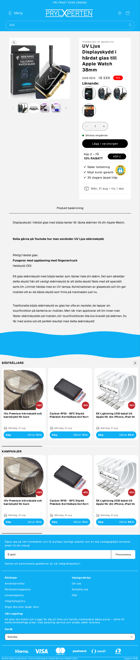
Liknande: (90, 83)
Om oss (76, 583)
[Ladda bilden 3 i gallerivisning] (45, 108)
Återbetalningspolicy (18, 589)
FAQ (74, 595)
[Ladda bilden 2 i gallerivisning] (33, 108)
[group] (24, 404)
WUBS (135, 658)
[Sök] (130, 25)
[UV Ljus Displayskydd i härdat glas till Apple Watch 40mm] (89, 94)
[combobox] (70, 25)
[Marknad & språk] (120, 13)
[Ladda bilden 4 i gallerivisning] (56, 108)
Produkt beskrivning (70, 208)
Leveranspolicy (14, 595)
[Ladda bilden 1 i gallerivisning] (22, 108)
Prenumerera (123, 554)
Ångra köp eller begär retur (22, 607)
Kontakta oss (80, 589)
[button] (13, 13)
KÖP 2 (117, 156)
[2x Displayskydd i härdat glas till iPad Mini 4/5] (89, 111)
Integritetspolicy (15, 601)
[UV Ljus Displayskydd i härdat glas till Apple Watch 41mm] (120, 94)
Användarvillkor (15, 583)
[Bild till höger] (66, 108)
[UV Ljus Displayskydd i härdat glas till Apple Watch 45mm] (104, 94)
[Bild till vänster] (13, 108)
